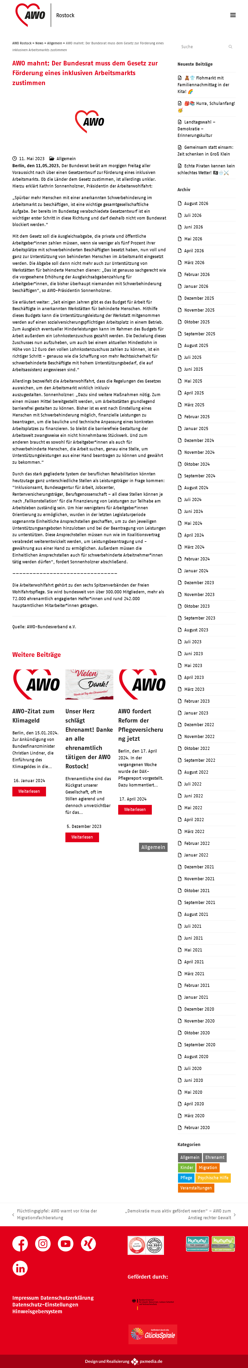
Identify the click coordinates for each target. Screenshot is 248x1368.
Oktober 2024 (197, 464)
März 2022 (194, 831)
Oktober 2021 (197, 890)
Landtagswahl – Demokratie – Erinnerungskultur (197, 129)
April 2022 (194, 819)
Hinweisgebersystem (37, 1311)
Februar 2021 (197, 985)
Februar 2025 (197, 416)
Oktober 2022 (197, 748)
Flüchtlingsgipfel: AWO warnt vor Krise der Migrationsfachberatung (54, 1215)
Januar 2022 (196, 855)
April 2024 (194, 535)
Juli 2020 (193, 1068)
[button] (233, 15)
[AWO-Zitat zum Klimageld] (36, 698)
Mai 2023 (193, 665)
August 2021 (196, 914)
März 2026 (194, 262)
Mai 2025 (193, 381)
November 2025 (199, 310)
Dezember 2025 (199, 298)
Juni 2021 (193, 938)
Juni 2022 (193, 796)
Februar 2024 (197, 559)
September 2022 (199, 760)
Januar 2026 (196, 286)
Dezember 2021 (199, 867)
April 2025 (194, 393)
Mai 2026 (193, 238)
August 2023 (196, 630)
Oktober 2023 (197, 606)
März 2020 (194, 1115)
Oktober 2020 (197, 1032)
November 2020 (199, 1021)
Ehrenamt (214, 1157)
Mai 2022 (193, 807)
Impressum (25, 1298)
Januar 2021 (196, 997)
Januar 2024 (196, 570)
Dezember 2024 (199, 440)
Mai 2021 (193, 950)
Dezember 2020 (199, 1009)
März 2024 (194, 547)
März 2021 (194, 973)
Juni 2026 (193, 227)
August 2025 (196, 345)
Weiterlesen (29, 791)
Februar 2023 (197, 701)
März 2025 (194, 404)
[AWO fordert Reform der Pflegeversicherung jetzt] (142, 698)
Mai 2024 (193, 523)
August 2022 (196, 772)
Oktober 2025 (197, 322)
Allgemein (66, 158)
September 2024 (199, 475)
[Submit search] (230, 46)
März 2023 (194, 689)
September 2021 (199, 902)
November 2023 (199, 594)
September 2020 (199, 1044)
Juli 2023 (193, 641)
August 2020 (196, 1056)
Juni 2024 (193, 511)
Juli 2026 (193, 215)
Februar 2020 (197, 1127)
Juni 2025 (193, 369)
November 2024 (199, 452)
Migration (208, 1167)
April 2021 (194, 961)
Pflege (186, 1177)
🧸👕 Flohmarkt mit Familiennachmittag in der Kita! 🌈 (203, 85)
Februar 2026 (197, 274)
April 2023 (194, 677)
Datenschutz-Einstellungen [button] (45, 1305)
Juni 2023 (193, 653)
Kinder (186, 1167)
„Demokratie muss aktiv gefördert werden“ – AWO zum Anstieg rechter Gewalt (174, 1215)
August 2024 (196, 487)
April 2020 (194, 1103)
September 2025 (199, 333)
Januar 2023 (196, 713)
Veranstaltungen (196, 1188)
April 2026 (194, 250)
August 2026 (196, 203)
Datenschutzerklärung (67, 1298)
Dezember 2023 (199, 582)
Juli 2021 (193, 926)
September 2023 (199, 618)
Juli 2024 (193, 499)
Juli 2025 (193, 357)
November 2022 (199, 736)
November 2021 (199, 878)
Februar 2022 (197, 843)
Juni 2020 (193, 1080)
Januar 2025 (196, 428)
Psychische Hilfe (213, 1177)
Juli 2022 (193, 784)
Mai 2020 (193, 1092)
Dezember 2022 (199, 724)
